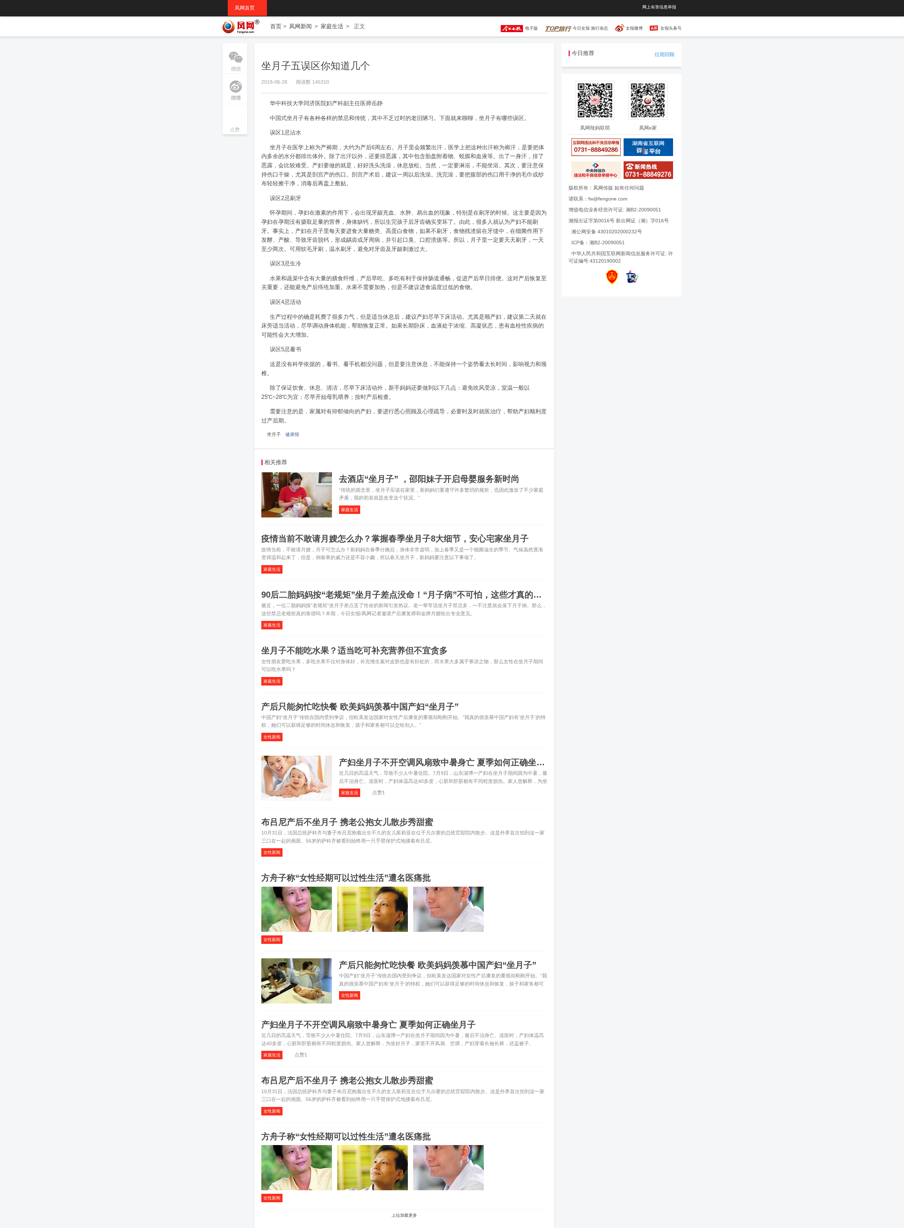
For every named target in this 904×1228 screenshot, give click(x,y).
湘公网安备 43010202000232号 (606, 231)
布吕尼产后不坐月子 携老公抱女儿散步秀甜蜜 (347, 822)
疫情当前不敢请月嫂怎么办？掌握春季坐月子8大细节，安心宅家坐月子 (395, 538)
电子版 (530, 28)
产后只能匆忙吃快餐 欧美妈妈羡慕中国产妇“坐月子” (360, 706)
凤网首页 (247, 8)
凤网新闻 (300, 26)
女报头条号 (671, 28)
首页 (275, 26)
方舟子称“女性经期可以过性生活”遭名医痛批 (346, 877)
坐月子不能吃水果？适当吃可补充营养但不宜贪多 (354, 650)
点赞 (235, 119)
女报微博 (634, 28)
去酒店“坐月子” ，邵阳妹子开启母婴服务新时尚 (429, 479)
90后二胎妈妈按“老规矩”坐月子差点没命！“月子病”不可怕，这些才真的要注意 (410, 594)
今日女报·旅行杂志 (590, 28)
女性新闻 (271, 737)
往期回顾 (664, 54)
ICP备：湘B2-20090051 (598, 242)
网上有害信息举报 (659, 7)
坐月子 (274, 434)
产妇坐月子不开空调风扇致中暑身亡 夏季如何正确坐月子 (446, 762)
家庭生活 (332, 26)
